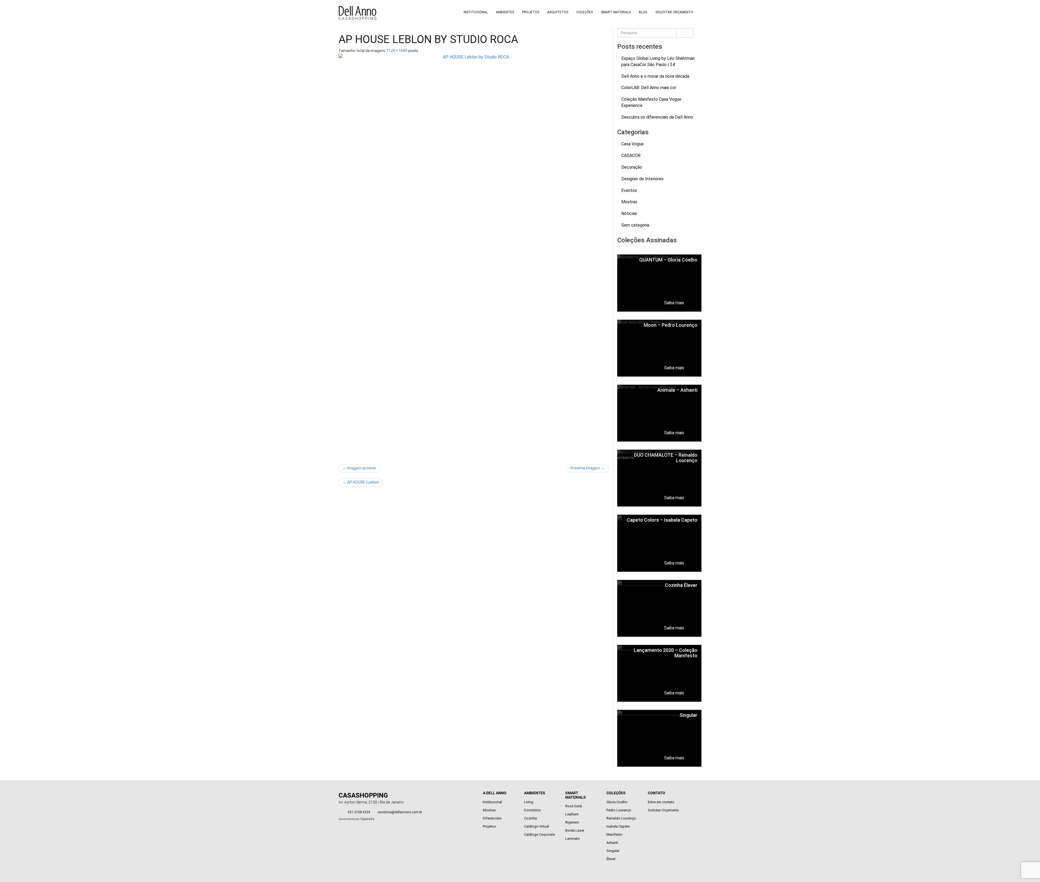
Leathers (572, 814)
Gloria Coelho (617, 802)
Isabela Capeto (618, 826)
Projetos (530, 12)
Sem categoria (635, 225)
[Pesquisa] (684, 33)
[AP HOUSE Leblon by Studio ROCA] (474, 256)
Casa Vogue (632, 143)
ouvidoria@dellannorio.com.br (400, 812)
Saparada (367, 819)
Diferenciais (492, 818)
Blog (643, 12)
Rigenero (572, 822)
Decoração (631, 167)
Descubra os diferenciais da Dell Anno (657, 117)
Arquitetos (557, 12)
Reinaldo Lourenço (621, 818)
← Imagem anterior (359, 468)
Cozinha (530, 818)
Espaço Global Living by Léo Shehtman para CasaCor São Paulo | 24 (658, 61)
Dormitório (532, 810)
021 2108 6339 (359, 812)
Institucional (476, 12)
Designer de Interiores (642, 178)
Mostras (629, 201)
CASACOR (631, 155)
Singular (612, 851)
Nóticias (629, 213)
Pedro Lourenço (618, 810)
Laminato (572, 839)
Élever (611, 859)
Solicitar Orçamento (674, 12)
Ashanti (612, 843)
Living (528, 802)
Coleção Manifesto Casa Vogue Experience (651, 102)
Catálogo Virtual (536, 826)
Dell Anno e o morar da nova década (655, 76)
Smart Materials (616, 12)
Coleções (584, 12)
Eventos (629, 190)
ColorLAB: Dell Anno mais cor (648, 87)
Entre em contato (661, 802)
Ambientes (505, 12)
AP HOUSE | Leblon (361, 482)
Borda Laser (574, 830)
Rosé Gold (573, 806)
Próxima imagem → (588, 468)
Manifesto (614, 834)
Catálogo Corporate (539, 834)
